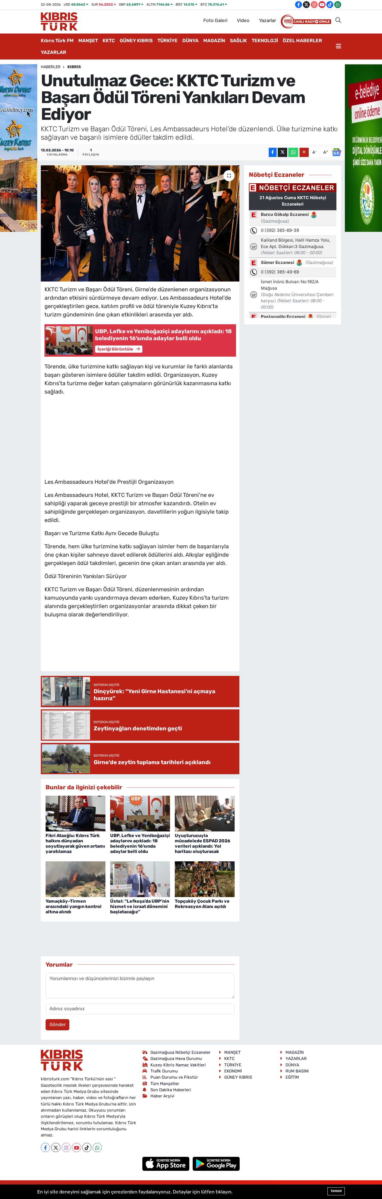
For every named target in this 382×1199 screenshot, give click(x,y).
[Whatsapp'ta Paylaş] (293, 152)
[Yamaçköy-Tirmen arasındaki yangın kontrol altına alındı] (75, 879)
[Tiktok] (86, 1147)
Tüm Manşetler (164, 1083)
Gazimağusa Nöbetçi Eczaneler (180, 1052)
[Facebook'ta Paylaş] (273, 152)
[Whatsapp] (97, 1147)
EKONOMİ (233, 1071)
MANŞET (88, 40)
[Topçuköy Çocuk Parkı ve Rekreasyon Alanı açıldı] (205, 879)
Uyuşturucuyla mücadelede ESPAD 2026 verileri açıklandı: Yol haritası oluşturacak (202, 843)
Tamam (336, 1191)
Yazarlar (267, 20)
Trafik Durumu (164, 1071)
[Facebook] (45, 1147)
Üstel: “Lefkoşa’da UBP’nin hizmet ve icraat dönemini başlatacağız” (139, 906)
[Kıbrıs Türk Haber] (59, 21)
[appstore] (166, 1163)
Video (243, 20)
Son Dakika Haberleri (170, 1089)
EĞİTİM (292, 1077)
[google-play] (216, 1163)
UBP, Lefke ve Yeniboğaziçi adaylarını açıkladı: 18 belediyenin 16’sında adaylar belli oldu (140, 843)
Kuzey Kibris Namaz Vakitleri (178, 1064)
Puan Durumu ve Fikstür (174, 1077)
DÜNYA (190, 40)
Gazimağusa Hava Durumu (176, 1058)
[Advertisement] (140, 435)
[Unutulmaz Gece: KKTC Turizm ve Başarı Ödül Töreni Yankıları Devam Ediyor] (140, 223)
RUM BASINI (297, 1071)
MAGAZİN (214, 40)
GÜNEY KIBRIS (136, 40)
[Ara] (338, 20)
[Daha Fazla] (304, 152)
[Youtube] (76, 1147)
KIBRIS (74, 67)
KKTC (109, 40)
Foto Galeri (215, 20)
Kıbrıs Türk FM (57, 40)
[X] (55, 1147)
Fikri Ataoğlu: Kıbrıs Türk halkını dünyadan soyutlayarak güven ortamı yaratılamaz (75, 843)
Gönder (57, 1024)
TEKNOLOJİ (265, 40)
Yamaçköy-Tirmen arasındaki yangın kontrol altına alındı (74, 906)
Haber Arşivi (162, 1095)
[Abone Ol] (336, 152)
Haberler (50, 67)
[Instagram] (66, 1147)
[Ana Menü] (338, 46)
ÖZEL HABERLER (302, 40)
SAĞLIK (238, 40)
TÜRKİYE (167, 40)
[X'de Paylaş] (282, 152)
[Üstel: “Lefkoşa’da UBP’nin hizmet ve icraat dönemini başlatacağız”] (140, 879)
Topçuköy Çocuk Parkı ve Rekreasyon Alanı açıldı (202, 903)
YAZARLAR (53, 52)
